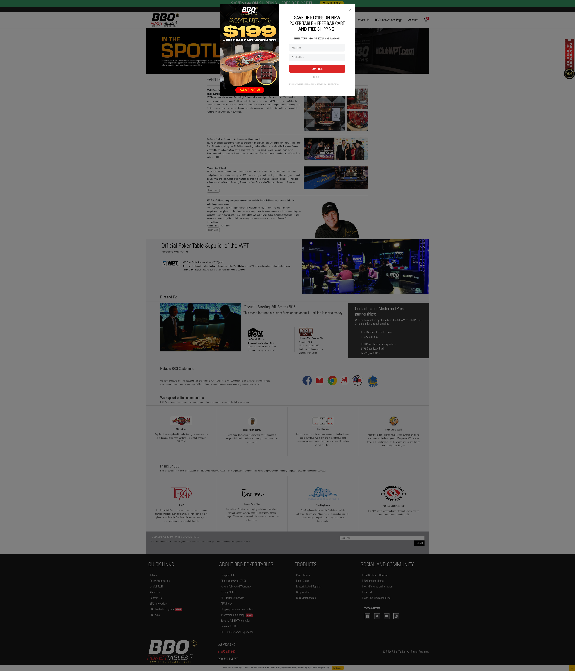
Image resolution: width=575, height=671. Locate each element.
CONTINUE (317, 68)
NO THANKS (317, 77)
